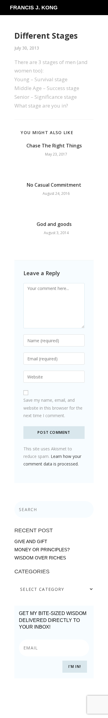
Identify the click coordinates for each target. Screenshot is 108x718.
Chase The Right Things (54, 145)
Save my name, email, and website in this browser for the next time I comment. (52, 407)
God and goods (54, 224)
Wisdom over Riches (40, 557)
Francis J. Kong (34, 8)
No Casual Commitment (54, 185)
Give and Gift (30, 541)
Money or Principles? (42, 549)
